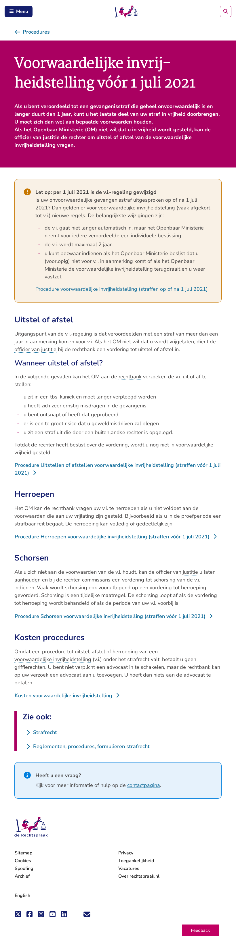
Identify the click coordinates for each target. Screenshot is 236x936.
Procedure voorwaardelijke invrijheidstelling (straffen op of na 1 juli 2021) (121, 289)
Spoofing (24, 868)
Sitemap (23, 853)
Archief (22, 876)
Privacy (125, 853)
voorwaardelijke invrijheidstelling (52, 659)
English (22, 895)
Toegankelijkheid (136, 861)
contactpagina (143, 785)
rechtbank (130, 376)
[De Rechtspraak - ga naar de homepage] (31, 827)
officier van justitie (35, 349)
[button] (200, 930)
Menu (22, 11)
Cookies (23, 861)
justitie (190, 572)
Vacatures (129, 868)
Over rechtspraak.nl (138, 876)
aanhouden (27, 579)
